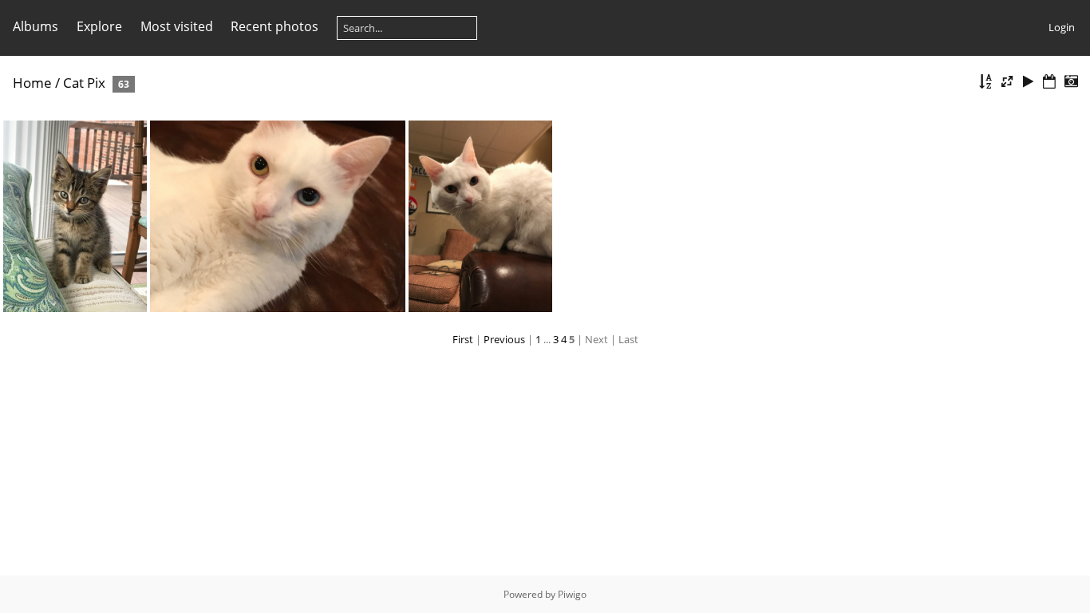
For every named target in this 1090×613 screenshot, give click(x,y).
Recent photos (274, 26)
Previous (504, 339)
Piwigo (572, 594)
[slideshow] (1028, 82)
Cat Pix (84, 82)
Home (32, 82)
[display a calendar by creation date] (1070, 82)
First (462, 339)
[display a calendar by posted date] (1049, 82)
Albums (35, 26)
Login (1062, 27)
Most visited (176, 26)
